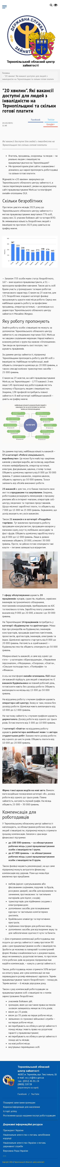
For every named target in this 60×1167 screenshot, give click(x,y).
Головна (6, 73)
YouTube (35, 1094)
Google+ (50, 124)
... (4, 1154)
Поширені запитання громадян (19, 1102)
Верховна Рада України (15, 1150)
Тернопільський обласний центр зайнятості (31, 63)
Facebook (35, 119)
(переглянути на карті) (28, 1087)
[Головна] (31, 37)
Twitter (51, 119)
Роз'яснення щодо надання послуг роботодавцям (29, 1115)
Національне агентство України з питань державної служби (24, 1144)
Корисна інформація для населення (21, 1106)
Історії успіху (10, 1111)
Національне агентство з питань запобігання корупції (26, 1136)
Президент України (13, 1130)
